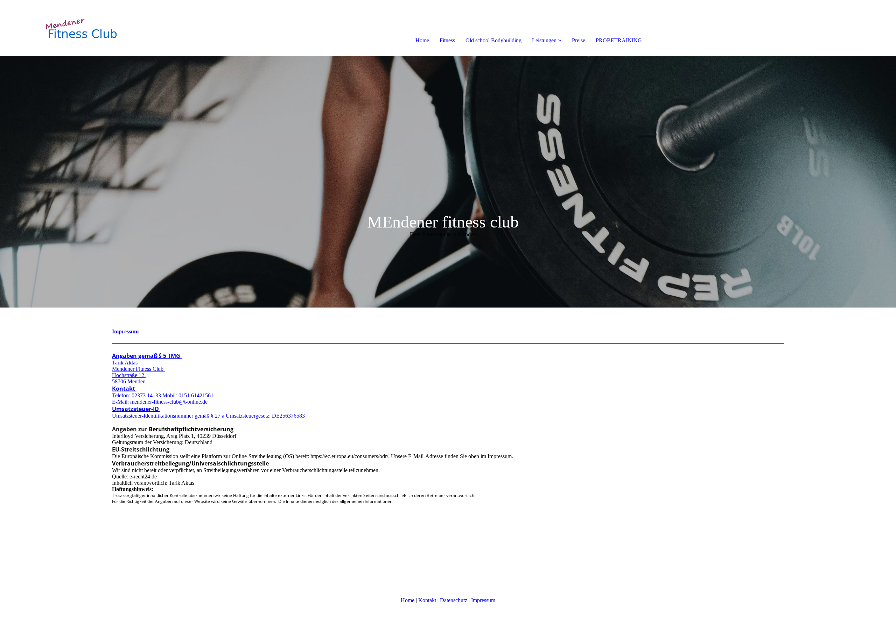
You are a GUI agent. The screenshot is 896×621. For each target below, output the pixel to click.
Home (422, 40)
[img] (80, 28)
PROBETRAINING (619, 40)
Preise (578, 40)
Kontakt (124, 388)
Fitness (447, 40)
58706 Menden (129, 381)
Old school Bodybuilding (493, 40)
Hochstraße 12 (129, 375)
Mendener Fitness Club (138, 369)
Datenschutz (453, 600)
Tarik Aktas (125, 363)
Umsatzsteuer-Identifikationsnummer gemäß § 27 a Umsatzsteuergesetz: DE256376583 (209, 416)
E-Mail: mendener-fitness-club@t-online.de (160, 402)
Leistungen (544, 40)
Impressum (125, 331)
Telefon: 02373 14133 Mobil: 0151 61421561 (163, 395)
